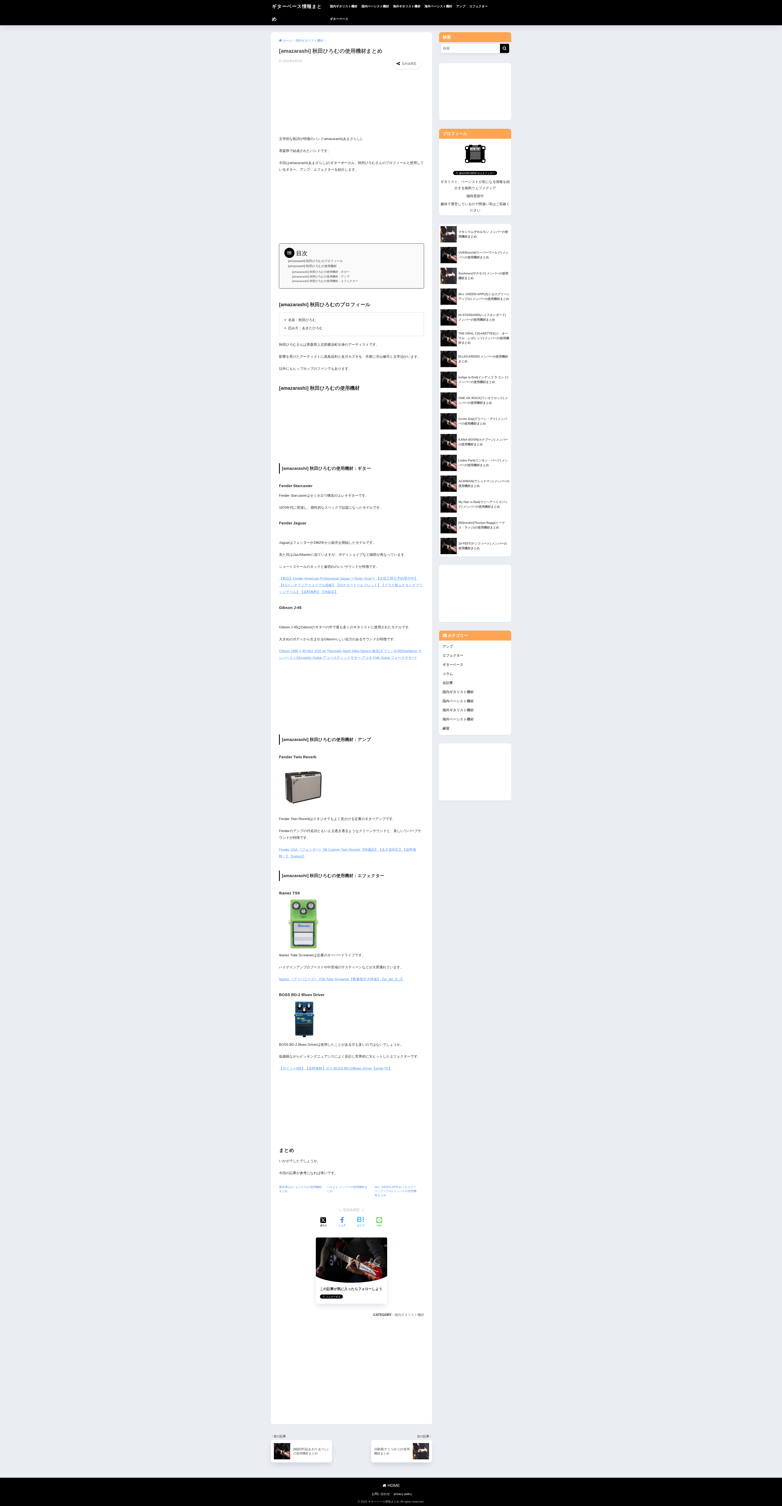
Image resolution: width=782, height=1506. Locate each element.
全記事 (448, 683)
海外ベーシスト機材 (438, 6)
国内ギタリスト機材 (343, 6)
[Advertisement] (351, 103)
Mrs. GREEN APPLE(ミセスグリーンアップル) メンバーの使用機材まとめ (395, 1191)
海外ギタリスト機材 (407, 6)
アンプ (460, 6)
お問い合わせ (381, 1494)
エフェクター (478, 6)
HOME (393, 1485)
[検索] (504, 48)
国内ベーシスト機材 (375, 6)
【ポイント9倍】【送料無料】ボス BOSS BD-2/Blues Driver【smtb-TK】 (335, 1068)
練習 (446, 728)
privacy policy (403, 1494)
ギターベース (339, 19)
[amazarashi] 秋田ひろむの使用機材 (312, 266)
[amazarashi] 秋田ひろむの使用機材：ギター (320, 271)
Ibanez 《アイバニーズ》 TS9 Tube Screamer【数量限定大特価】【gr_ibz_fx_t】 (341, 979)
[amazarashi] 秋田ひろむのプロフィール (315, 261)
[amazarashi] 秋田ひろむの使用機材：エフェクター (325, 281)
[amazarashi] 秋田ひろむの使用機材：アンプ (320, 276)
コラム (448, 674)
